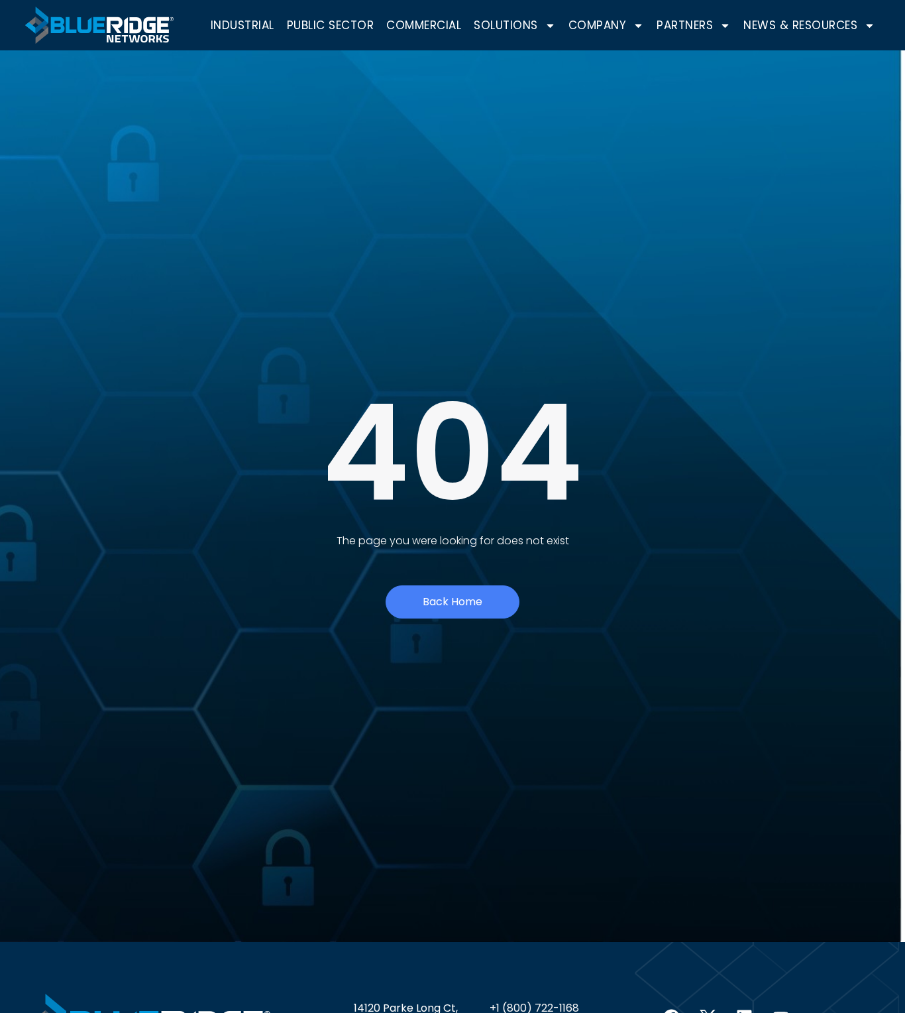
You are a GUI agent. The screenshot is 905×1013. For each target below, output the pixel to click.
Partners (685, 25)
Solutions (506, 25)
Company (597, 25)
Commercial (423, 25)
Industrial (242, 25)
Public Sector (330, 25)
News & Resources (800, 25)
